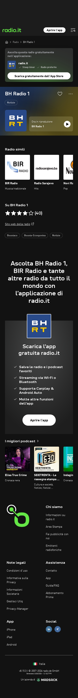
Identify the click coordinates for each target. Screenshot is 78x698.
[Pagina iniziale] (6, 42)
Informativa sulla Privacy (17, 580)
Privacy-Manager (17, 608)
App (48, 578)
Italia (41, 664)
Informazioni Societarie (14, 591)
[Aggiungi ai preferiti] (60, 93)
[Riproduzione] (67, 124)
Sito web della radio (17, 224)
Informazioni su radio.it (55, 517)
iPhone (11, 629)
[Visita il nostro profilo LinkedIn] (49, 629)
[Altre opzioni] (70, 93)
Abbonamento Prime (54, 595)
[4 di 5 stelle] (25, 213)
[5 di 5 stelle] (31, 213)
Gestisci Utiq (15, 601)
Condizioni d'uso (17, 570)
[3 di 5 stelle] (19, 213)
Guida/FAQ (52, 585)
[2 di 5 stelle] (13, 213)
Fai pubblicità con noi (57, 536)
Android (12, 644)
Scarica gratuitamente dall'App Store (39, 76)
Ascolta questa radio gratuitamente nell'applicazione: (30, 54)
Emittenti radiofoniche (53, 547)
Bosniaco (12, 235)
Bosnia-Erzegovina (35, 235)
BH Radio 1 (38, 126)
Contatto (51, 570)
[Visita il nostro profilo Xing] (57, 629)
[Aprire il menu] (73, 30)
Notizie (11, 103)
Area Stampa (54, 526)
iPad (9, 637)
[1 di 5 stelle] (8, 213)
